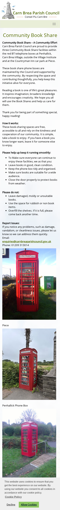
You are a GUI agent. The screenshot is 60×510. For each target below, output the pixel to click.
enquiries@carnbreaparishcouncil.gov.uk (26, 241)
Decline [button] (11, 504)
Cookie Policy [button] (13, 496)
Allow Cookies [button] (29, 504)
